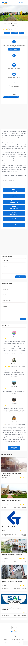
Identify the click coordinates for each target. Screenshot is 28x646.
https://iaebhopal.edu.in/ (14, 77)
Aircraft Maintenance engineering (11, 97)
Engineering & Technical (20, 481)
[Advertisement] (14, 241)
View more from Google (14, 448)
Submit (20, 276)
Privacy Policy (6, 639)
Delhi (5, 481)
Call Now (7, 32)
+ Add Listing (20, 2)
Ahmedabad (6, 588)
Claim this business (15, 86)
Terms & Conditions (15, 639)
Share (21, 32)
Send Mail (14, 32)
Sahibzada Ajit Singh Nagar (8, 535)
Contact (23, 639)
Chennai (5, 561)
